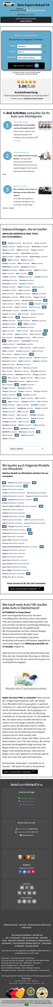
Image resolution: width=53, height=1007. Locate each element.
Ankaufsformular (27, 835)
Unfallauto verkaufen (10, 925)
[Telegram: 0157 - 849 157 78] (19, 801)
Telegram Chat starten (27, 801)
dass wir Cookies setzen (43, 1003)
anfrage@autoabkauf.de (37, 10)
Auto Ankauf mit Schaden (30, 938)
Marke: (13, 45)
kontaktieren (37, 710)
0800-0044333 (33, 829)
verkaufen (14, 243)
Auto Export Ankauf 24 (33, 5)
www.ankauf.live (15, 938)
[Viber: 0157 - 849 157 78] (20, 805)
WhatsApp (17, 141)
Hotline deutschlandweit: (26, 19)
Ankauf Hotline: (22, 832)
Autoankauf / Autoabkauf (16, 940)
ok (26, 1005)
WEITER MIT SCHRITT (25, 65)
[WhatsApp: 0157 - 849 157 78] (24, 9)
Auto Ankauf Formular (21, 134)
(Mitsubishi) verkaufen (19, 483)
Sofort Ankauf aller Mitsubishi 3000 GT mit (27, 943)
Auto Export (23, 925)
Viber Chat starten (28, 805)
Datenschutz (13, 983)
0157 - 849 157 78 (32, 9)
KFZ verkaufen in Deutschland (21, 935)
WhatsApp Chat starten (27, 798)
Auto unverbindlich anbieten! (23, 588)
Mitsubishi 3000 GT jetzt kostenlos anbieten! (26, 688)
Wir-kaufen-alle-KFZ (31, 946)
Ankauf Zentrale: (23, 829)
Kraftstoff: (12, 57)
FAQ (42, 983)
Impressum (36, 983)
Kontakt (9, 659)
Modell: (12, 51)
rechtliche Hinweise (25, 983)
